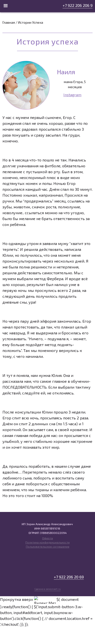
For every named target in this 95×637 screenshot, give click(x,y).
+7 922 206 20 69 (69, 576)
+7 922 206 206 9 (78, 5)
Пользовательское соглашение (47, 546)
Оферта (47, 538)
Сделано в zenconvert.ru (47, 588)
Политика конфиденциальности (47, 542)
